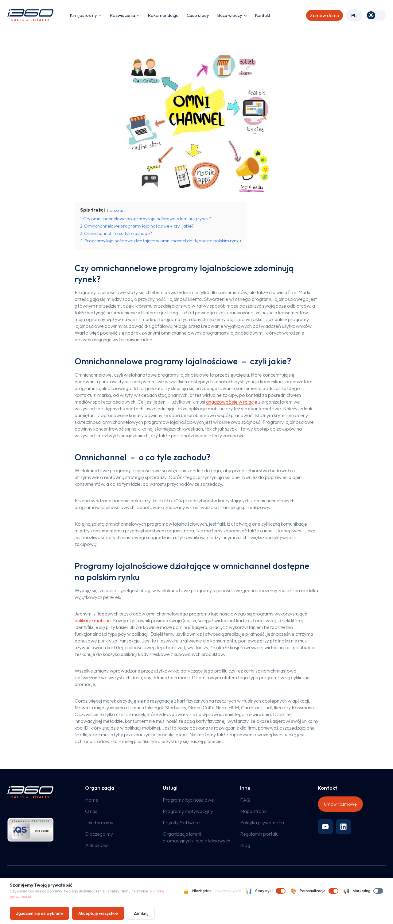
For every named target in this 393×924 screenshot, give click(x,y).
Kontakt (262, 15)
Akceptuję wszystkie (98, 913)
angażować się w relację (231, 402)
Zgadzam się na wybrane (39, 913)
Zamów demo (324, 15)
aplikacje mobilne (93, 620)
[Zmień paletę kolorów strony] (376, 15)
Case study (198, 15)
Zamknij (141, 913)
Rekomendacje (163, 15)
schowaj (116, 210)
